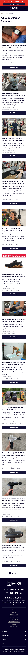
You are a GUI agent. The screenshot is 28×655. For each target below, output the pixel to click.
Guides (4, 640)
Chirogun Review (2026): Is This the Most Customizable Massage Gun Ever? (13, 454)
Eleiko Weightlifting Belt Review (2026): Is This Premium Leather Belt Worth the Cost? (13, 182)
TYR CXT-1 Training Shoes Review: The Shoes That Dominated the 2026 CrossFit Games (14, 275)
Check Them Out (14, 4)
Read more (17, 68)
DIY (3, 644)
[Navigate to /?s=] (2, 8)
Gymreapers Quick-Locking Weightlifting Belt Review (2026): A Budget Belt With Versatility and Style (13, 94)
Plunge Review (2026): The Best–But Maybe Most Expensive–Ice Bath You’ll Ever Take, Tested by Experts (14, 363)
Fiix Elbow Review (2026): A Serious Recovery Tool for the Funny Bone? (13, 320)
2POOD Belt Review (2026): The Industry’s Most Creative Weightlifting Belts (12, 409)
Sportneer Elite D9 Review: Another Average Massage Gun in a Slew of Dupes (13, 499)
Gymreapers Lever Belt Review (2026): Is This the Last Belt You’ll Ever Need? (13, 139)
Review (6, 13)
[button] (1, 3)
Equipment (5, 636)
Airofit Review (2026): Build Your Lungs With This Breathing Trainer (13, 230)
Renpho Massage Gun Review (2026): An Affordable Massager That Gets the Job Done (14, 547)
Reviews (4, 632)
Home (2, 13)
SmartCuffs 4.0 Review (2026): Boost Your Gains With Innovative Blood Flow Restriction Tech (14, 47)
